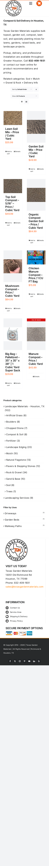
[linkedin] (34, 661)
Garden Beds (12, 519)
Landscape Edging (16, 447)
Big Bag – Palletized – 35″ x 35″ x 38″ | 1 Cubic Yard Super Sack (12, 362)
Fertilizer (11, 440)
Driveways (10, 513)
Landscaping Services (17, 497)
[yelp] (39, 661)
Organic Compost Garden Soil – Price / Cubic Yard (36, 221)
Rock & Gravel (14, 472)
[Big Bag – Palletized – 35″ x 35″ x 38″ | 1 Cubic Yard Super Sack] (13, 334)
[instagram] (20, 661)
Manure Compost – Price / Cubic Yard (36, 358)
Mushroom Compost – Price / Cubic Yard (12, 290)
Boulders (11, 421)
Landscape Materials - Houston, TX (24, 406)
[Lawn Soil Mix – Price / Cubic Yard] (13, 118)
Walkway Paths (13, 526)
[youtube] (29, 661)
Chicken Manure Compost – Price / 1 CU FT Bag (36, 275)
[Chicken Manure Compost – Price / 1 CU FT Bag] (36, 257)
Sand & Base (13, 478)
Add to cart (9, 153)
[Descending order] (36, 89)
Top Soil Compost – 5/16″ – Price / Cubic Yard (12, 203)
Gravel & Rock (13, 82)
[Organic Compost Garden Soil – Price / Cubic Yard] (36, 195)
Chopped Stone (15, 428)
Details (17, 151)
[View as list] (26, 101)
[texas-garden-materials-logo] (14, 1)
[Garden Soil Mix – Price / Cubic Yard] (36, 127)
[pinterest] (24, 661)
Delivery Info (31, 82)
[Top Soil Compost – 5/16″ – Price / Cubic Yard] (13, 186)
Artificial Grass (14, 415)
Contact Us (15, 608)
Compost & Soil (14, 434)
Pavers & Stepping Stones (20, 466)
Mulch (36, 78)
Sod (28, 78)
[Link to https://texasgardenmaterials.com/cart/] (39, 3)
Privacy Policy (16, 621)
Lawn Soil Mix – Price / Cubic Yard (12, 133)
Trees (9, 491)
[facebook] (10, 661)
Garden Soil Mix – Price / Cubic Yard (36, 151)
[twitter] (15, 661)
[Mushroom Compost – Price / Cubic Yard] (13, 266)
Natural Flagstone (16, 459)
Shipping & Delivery (19, 616)
